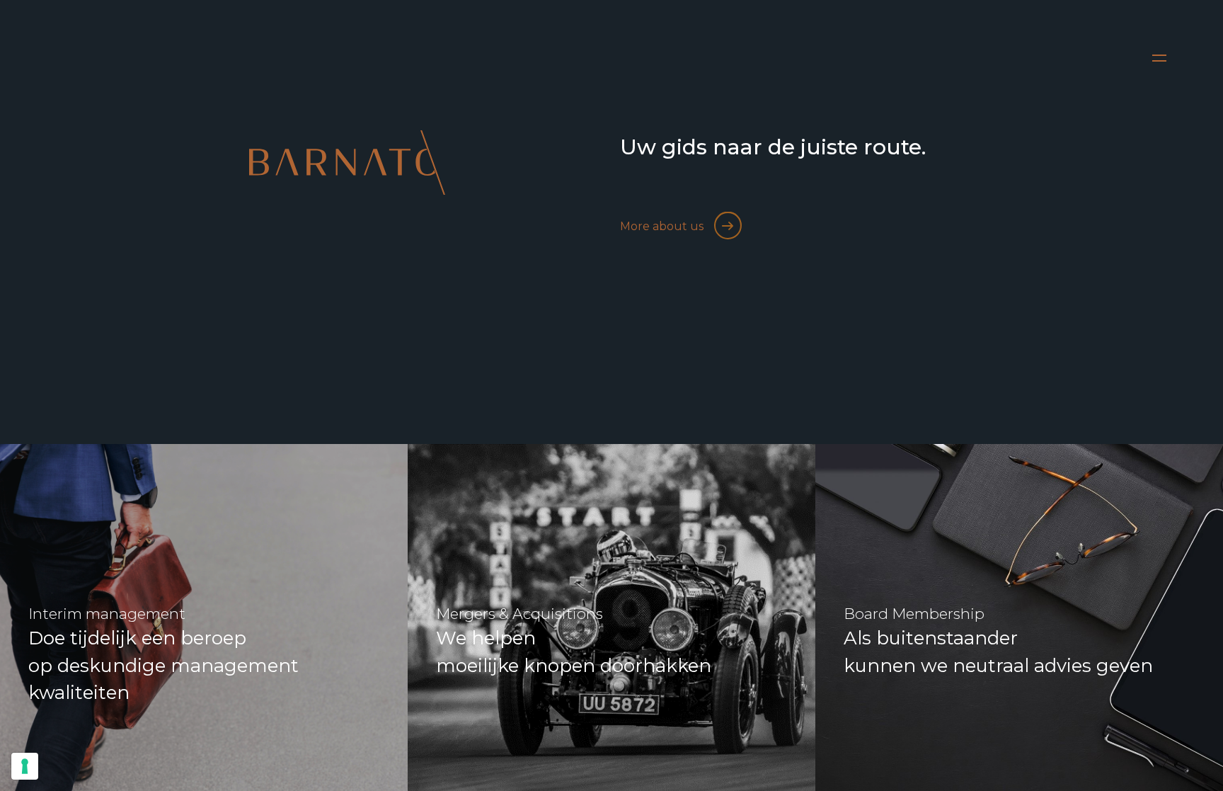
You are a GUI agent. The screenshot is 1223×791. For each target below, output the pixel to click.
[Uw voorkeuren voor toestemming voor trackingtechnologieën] (24, 766)
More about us (662, 226)
